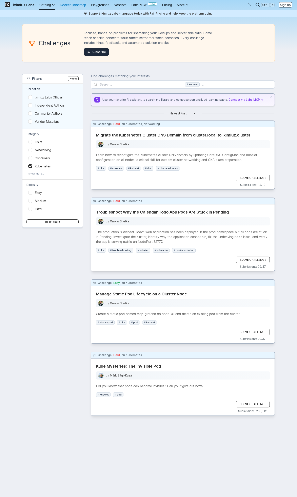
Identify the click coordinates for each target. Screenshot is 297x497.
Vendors (120, 5)
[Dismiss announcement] (292, 13)
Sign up (285, 5)
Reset (73, 78)
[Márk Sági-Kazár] (101, 375)
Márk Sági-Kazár (121, 375)
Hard (116, 124)
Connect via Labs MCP (244, 99)
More (181, 5)
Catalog (45, 5)
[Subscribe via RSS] (249, 5)
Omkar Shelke (119, 144)
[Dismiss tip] (271, 96)
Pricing (167, 5)
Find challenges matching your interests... (121, 76)
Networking (152, 124)
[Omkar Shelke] (101, 144)
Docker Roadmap (73, 5)
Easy (116, 282)
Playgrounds (100, 5)
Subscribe (99, 52)
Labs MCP (143, 4)
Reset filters (52, 221)
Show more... (36, 173)
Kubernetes (134, 124)
